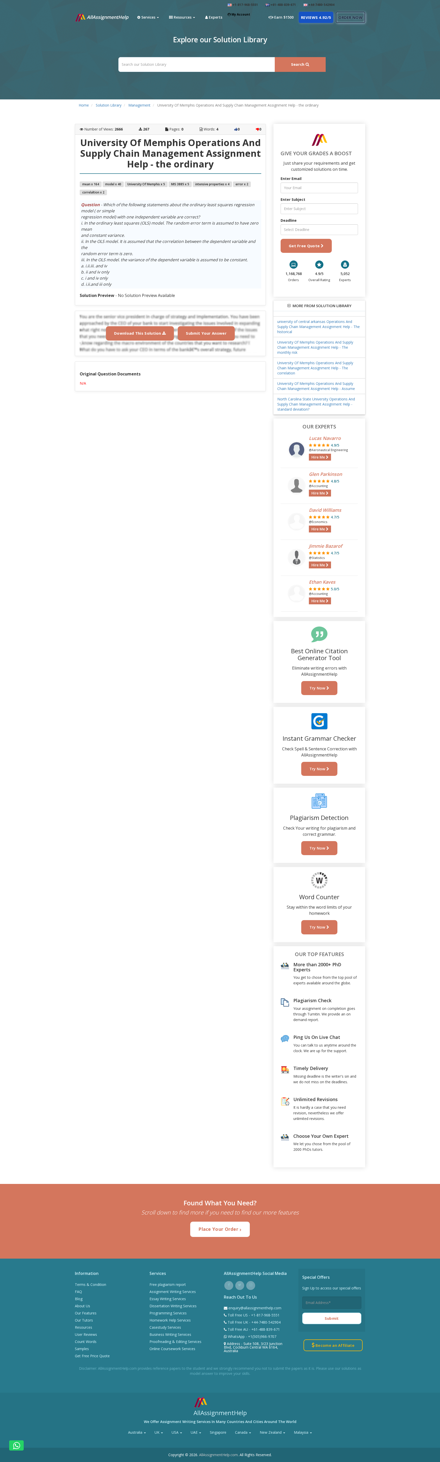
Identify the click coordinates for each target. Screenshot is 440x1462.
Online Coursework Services (172, 1348)
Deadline (289, 220)
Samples (82, 1348)
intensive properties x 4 (212, 184)
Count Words (86, 1341)
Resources (83, 1327)
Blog (78, 1298)
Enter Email (291, 178)
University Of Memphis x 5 (146, 184)
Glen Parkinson (325, 474)
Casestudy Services (165, 1327)
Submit (332, 1318)
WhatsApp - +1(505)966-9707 (251, 1336)
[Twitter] (240, 1284)
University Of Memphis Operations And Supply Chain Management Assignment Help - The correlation (315, 367)
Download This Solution (138, 333)
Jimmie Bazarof (325, 546)
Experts (215, 17)
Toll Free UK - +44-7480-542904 (254, 1322)
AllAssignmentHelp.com (218, 1454)
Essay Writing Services (167, 1298)
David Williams (325, 510)
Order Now (350, 17)
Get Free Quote (305, 245)
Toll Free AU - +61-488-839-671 (253, 1329)
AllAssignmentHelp (107, 17)
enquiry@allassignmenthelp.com (254, 1308)
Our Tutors (84, 1320)
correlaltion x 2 (93, 192)
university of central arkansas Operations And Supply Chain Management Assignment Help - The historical (318, 326)
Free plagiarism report (167, 1284)
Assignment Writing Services (172, 1291)
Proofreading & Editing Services (175, 1341)
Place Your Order (219, 1229)
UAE (195, 1432)
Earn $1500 (283, 17)
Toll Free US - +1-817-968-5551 (253, 1315)
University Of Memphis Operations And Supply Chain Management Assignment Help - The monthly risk (315, 347)
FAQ (78, 1291)
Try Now (317, 687)
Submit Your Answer (206, 333)
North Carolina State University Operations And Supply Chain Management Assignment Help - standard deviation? (316, 404)
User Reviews (86, 1334)
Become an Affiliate (334, 1345)
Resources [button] (183, 17)
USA (176, 1432)
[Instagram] (251, 1284)
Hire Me (318, 457)
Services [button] (148, 17)
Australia (135, 1432)
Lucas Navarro (325, 438)
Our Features (86, 1313)
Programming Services (168, 1313)
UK (157, 1432)
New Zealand (271, 1432)
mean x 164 (90, 184)
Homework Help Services (170, 1320)
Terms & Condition (90, 1284)
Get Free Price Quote (92, 1355)
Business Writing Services (170, 1334)
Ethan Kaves (322, 582)
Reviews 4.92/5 (316, 17)
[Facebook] (229, 1284)
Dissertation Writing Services (173, 1305)
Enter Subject (293, 199)
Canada (242, 1432)
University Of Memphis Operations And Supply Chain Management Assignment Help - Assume (316, 386)
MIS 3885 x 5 (180, 184)
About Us (82, 1305)
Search (298, 64)
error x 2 (242, 184)
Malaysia (301, 1432)
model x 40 (113, 184)
